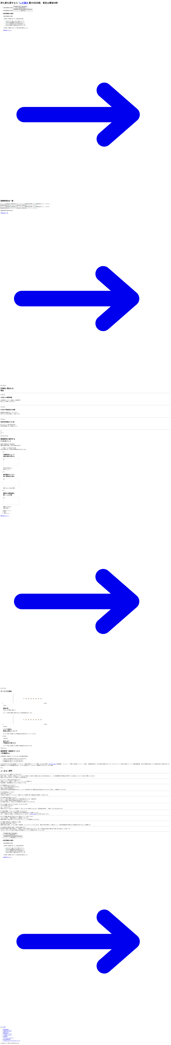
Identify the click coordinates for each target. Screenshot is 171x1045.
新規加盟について (7, 1033)
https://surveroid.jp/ (53, 764)
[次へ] (1, 433)
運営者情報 (6, 1029)
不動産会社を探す (7, 1030)
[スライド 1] (1, 432)
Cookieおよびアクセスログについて (11, 1040)
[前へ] (1, 431)
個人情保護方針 (7, 1039)
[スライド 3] (3, 432)
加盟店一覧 (6, 1032)
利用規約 (5, 1036)
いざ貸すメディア (7, 1035)
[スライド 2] (2, 432)
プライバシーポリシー (8, 1037)
